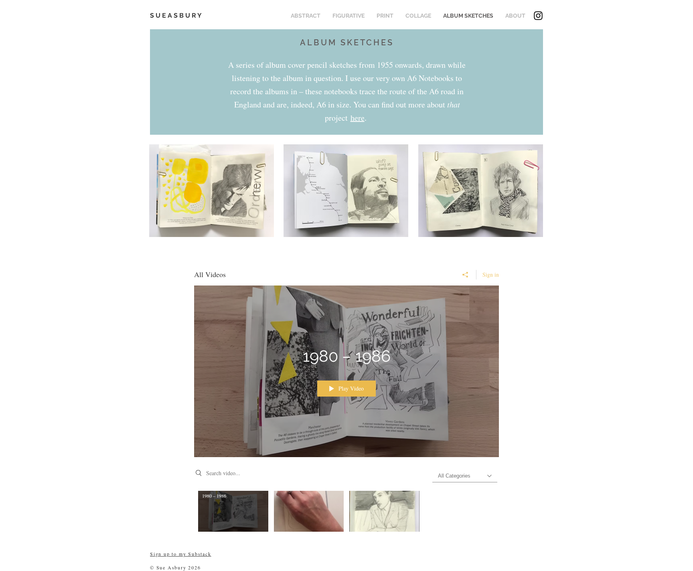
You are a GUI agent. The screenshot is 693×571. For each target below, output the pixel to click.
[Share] (465, 274)
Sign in (490, 274)
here (358, 117)
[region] (211, 194)
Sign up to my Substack (180, 554)
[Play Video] (233, 511)
